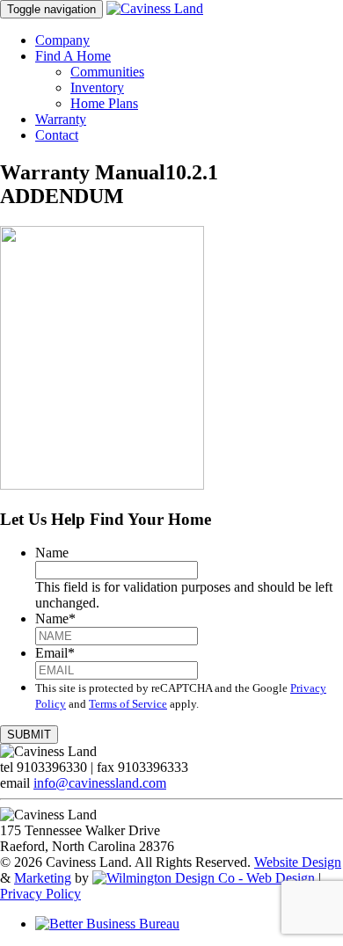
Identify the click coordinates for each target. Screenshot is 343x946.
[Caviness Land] (154, 8)
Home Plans (104, 103)
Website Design (297, 862)
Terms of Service (128, 703)
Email (55, 652)
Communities (107, 71)
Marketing (42, 877)
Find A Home (73, 55)
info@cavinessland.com (99, 782)
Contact (56, 134)
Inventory (97, 87)
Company (62, 40)
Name (52, 552)
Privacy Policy (40, 893)
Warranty (60, 119)
